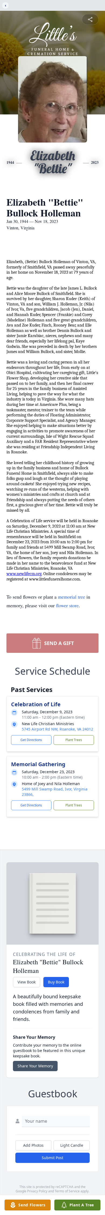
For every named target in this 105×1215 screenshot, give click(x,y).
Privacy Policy (37, 1191)
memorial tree (71, 596)
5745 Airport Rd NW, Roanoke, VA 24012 (57, 729)
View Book (27, 982)
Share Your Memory (35, 1065)
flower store (67, 605)
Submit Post (52, 1157)
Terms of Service (67, 1191)
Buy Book (56, 982)
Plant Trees (73, 740)
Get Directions (31, 740)
